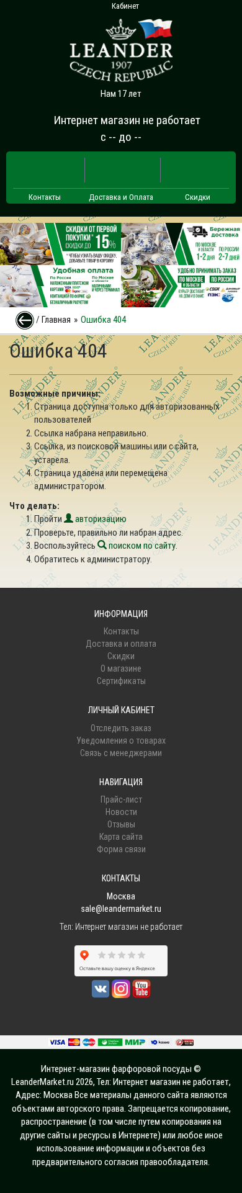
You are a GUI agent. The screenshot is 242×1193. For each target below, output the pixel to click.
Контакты (45, 197)
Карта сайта (121, 837)
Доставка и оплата (121, 644)
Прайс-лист (121, 799)
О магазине (121, 668)
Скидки (197, 197)
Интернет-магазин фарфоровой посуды (116, 1068)
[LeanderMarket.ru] (121, 46)
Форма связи (121, 849)
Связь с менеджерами (121, 753)
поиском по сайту (141, 545)
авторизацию (100, 518)
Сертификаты (121, 681)
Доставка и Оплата (121, 197)
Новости (121, 812)
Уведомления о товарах (121, 740)
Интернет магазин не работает (126, 120)
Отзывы (121, 824)
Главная (56, 319)
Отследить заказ (121, 728)
